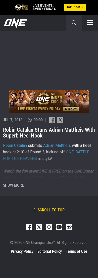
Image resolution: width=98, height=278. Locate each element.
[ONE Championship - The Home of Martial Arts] (15, 23)
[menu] (90, 22)
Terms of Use (76, 251)
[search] (74, 23)
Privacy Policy (22, 251)
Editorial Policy (49, 251)
